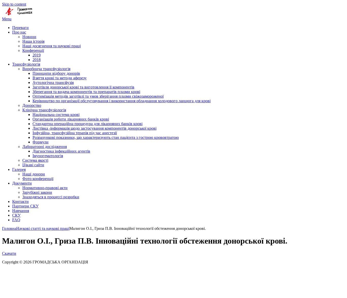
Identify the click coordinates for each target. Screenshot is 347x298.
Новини (29, 37)
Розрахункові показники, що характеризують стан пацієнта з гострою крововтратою (106, 137)
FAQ (16, 220)
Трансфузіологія (26, 64)
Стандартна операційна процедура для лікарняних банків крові (88, 124)
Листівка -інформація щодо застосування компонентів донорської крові (94, 128)
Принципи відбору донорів (56, 73)
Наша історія (33, 41)
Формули (41, 142)
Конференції (33, 50)
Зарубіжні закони (37, 192)
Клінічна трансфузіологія (44, 110)
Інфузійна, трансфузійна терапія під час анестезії (75, 133)
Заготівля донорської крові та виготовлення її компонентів (83, 87)
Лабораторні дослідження (44, 146)
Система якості (35, 160)
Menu (6, 19)
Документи (22, 183)
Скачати (9, 253)
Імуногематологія (48, 156)
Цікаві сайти (33, 165)
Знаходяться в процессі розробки (50, 197)
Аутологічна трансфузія (53, 82)
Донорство (31, 105)
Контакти (20, 201)
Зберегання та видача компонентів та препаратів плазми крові (86, 92)
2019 (37, 55)
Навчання (20, 210)
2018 (37, 59)
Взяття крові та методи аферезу (60, 78)
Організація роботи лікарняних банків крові (71, 119)
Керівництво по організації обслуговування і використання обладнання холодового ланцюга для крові (122, 101)
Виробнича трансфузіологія (46, 69)
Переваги (20, 27)
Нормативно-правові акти (45, 188)
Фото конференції (37, 178)
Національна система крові (56, 114)
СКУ (16, 215)
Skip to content (14, 4)
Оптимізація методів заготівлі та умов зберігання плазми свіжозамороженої (98, 96)
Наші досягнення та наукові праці (51, 46)
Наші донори (33, 174)
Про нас (19, 32)
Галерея (19, 169)
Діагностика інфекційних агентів (61, 151)
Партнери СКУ (25, 206)
